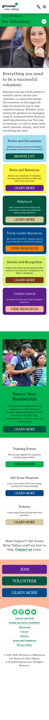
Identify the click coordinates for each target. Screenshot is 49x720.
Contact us (23, 549)
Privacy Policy (24, 645)
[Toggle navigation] (44, 7)
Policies (24, 636)
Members (5, 16)
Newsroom (24, 627)
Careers (24, 631)
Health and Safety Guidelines (24, 623)
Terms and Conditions (24, 640)
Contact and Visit (24, 618)
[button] (39, 7)
